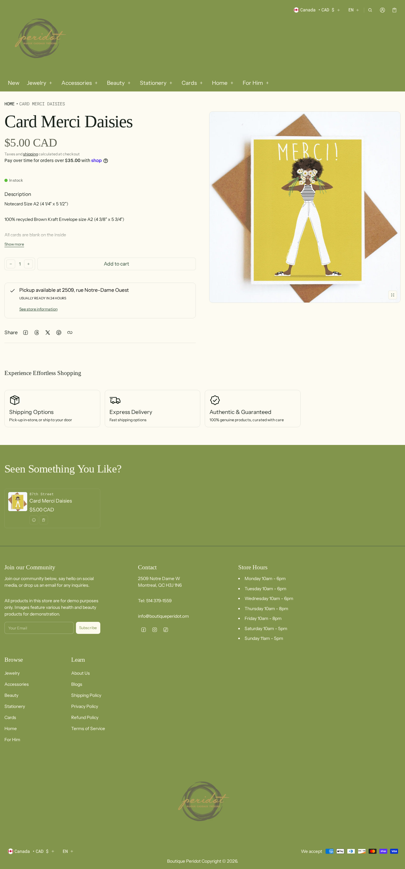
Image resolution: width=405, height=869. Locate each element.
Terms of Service (88, 728)
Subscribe (88, 627)
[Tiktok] (165, 629)
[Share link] (69, 332)
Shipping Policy (86, 695)
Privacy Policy (84, 706)
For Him (12, 739)
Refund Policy (84, 717)
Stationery (14, 706)
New (13, 82)
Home (9, 104)
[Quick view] (33, 520)
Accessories (16, 684)
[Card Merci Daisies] (52, 508)
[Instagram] (154, 629)
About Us (80, 673)
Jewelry (12, 673)
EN (350, 10)
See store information (38, 309)
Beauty (11, 695)
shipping (30, 154)
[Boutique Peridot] (39, 39)
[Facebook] (143, 629)
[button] (370, 10)
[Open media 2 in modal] (304, 207)
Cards (10, 717)
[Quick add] (43, 520)
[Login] (382, 10)
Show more (14, 244)
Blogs (76, 684)
